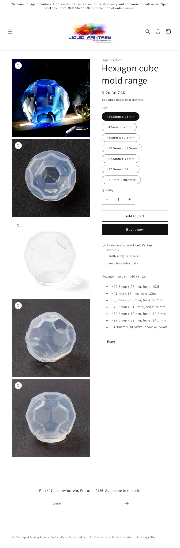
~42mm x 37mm (119, 127)
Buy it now (135, 229)
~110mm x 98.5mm (121, 180)
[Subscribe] (127, 503)
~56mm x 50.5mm (121, 137)
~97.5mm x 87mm (121, 169)
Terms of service (122, 537)
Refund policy (77, 537)
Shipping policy (146, 537)
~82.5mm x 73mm (121, 159)
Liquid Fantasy (30, 537)
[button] (10, 31)
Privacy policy (98, 537)
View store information (124, 263)
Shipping (108, 99)
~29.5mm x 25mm (121, 116)
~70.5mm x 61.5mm (122, 148)
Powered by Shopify (52, 537)
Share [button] (110, 341)
